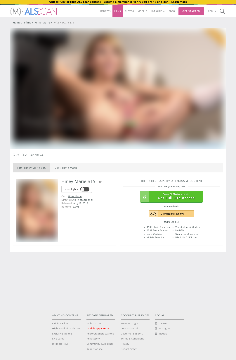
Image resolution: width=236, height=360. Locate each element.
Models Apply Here (97, 328)
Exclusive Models (62, 333)
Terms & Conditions (132, 338)
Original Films (60, 323)
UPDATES (105, 11)
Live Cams (58, 338)
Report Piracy (129, 349)
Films (27, 22)
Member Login (129, 323)
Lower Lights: (71, 189)
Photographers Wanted (100, 333)
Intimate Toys (60, 343)
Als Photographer (82, 199)
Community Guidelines (99, 343)
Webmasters (93, 323)
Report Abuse (94, 349)
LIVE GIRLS (157, 11)
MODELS (142, 11)
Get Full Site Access (176, 196)
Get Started (191, 11)
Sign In (212, 11)
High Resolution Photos (66, 328)
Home (16, 22)
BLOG (172, 11)
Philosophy (93, 338)
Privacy (125, 343)
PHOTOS (129, 11)
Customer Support (132, 333)
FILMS (117, 11)
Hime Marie (42, 22)
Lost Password (129, 328)
